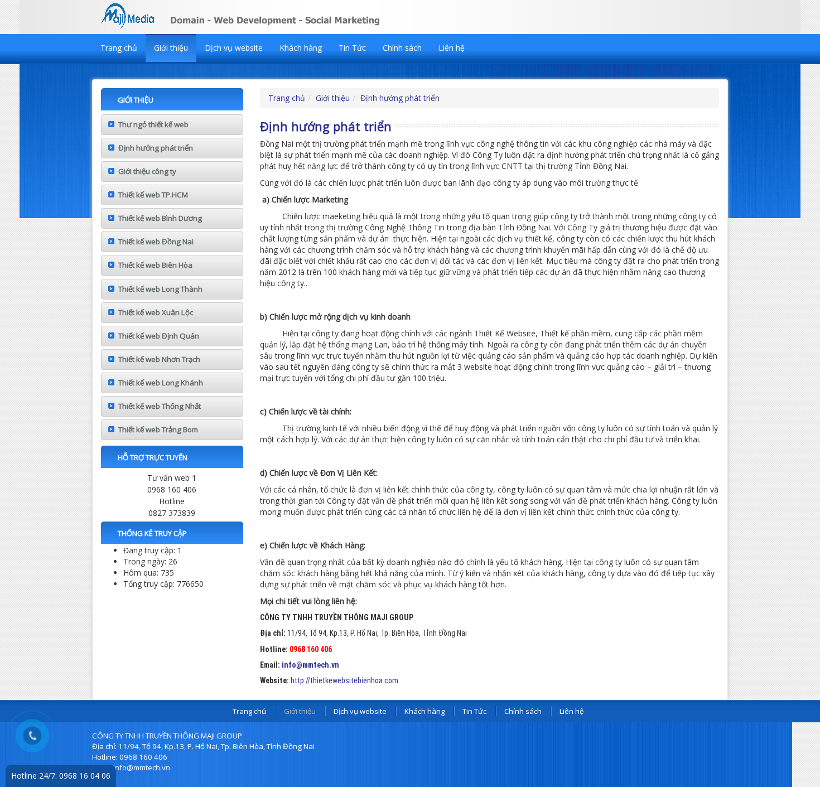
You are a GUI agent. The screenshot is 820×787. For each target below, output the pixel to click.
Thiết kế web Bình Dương (160, 218)
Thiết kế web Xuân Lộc (155, 312)
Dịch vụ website (234, 47)
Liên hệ (451, 47)
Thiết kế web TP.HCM (153, 195)
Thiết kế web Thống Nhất (159, 406)
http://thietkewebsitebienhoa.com (344, 680)
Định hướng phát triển (155, 148)
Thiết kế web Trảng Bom (158, 429)
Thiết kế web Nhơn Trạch (159, 359)
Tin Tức (352, 47)
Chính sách (402, 47)
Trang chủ (118, 47)
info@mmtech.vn (310, 664)
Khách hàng (300, 47)
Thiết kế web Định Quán (158, 336)
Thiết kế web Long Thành (160, 289)
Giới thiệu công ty (147, 171)
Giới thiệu (171, 47)
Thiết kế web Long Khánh (160, 383)
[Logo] (270, 14)
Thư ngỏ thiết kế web (153, 124)
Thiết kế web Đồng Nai (156, 241)
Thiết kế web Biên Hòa (155, 265)
